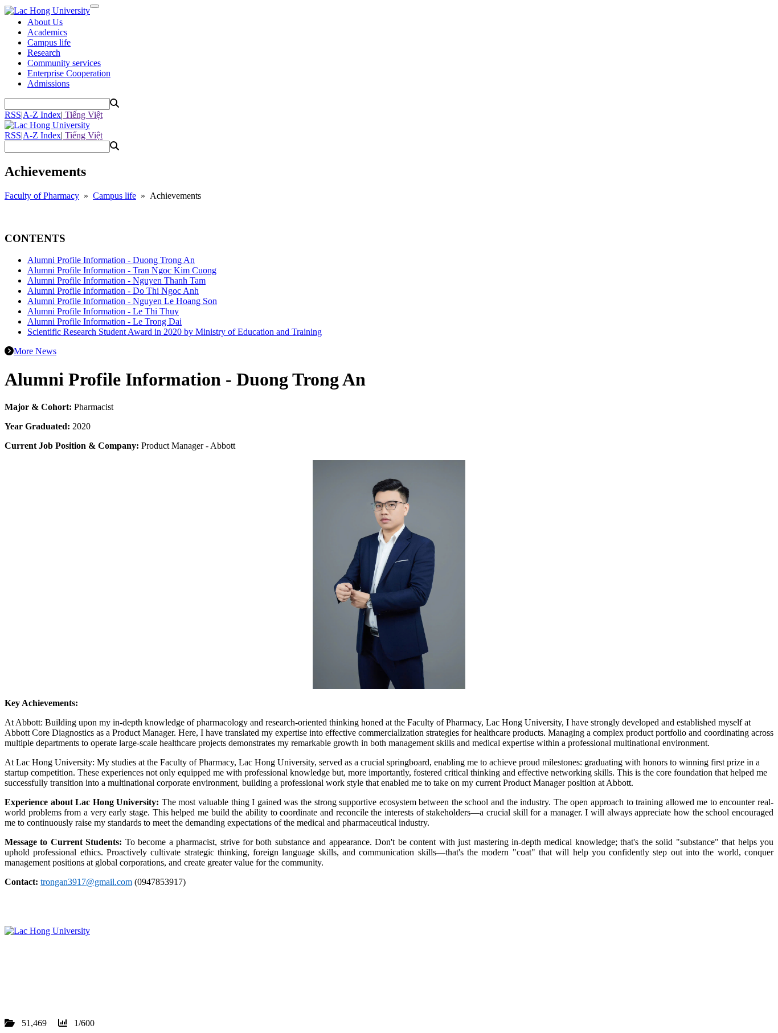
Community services (64, 63)
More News (35, 351)
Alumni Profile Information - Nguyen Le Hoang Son (122, 301)
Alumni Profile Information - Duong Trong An (111, 260)
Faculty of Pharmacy (42, 195)
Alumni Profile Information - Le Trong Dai (104, 321)
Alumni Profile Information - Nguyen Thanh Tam (116, 280)
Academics (47, 32)
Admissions (48, 83)
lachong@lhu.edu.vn (90, 982)
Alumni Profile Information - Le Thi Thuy (103, 311)
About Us (45, 22)
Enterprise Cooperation (68, 73)
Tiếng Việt (83, 115)
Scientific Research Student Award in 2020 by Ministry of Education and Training (174, 332)
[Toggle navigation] (94, 6)
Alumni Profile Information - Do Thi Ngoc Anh (113, 291)
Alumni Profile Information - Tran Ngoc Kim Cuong (121, 270)
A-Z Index (42, 115)
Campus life (49, 42)
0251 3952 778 (70, 972)
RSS (13, 115)
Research (43, 53)
